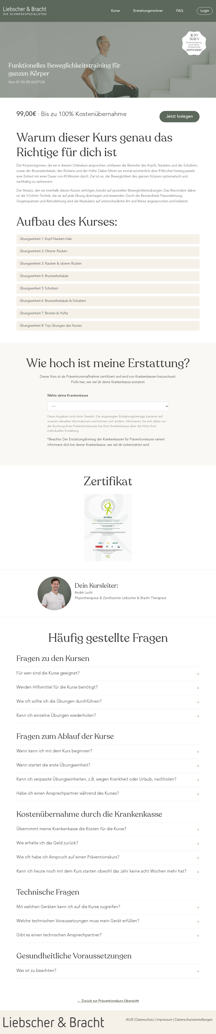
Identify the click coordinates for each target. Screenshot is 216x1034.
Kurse (115, 11)
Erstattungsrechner (148, 11)
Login (204, 11)
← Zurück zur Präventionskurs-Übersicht (108, 1001)
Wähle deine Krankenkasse (67, 395)
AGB (129, 1020)
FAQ (179, 11)
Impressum (164, 1020)
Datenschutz (144, 1020)
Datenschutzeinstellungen (194, 1020)
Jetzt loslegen (179, 117)
